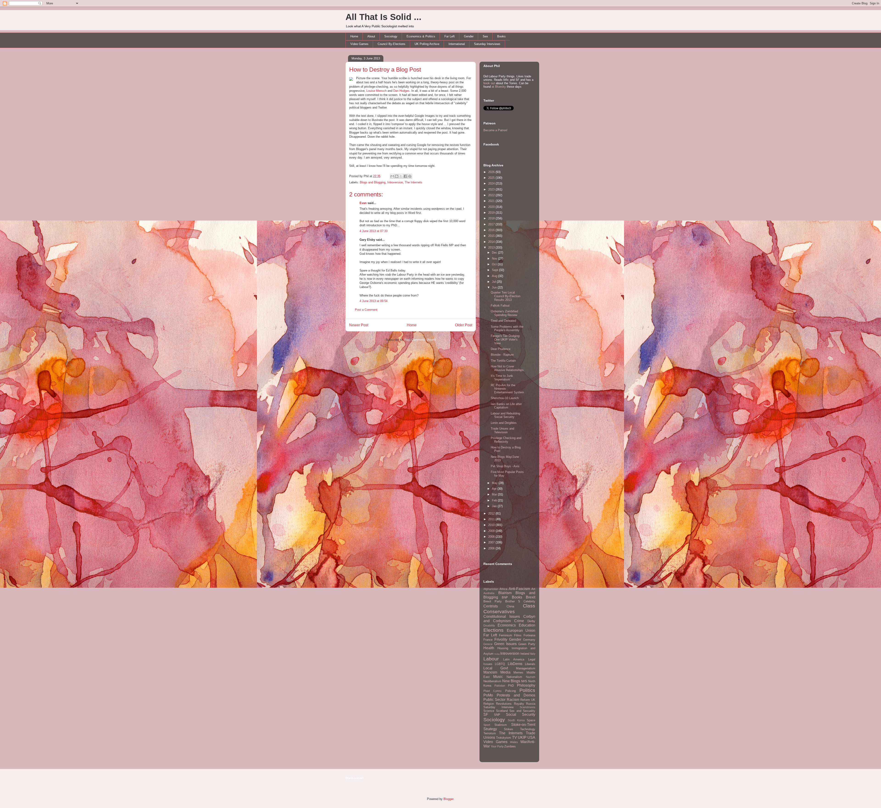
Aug (495, 276)
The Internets (413, 182)
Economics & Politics (421, 36)
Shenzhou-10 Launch (505, 398)
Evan (363, 203)
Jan (495, 506)
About (371, 36)
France (488, 639)
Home (354, 36)
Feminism (505, 635)
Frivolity (500, 639)
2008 (492, 536)
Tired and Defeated (503, 320)
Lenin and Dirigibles (504, 423)
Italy (532, 653)
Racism (513, 700)
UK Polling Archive (427, 44)
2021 (492, 201)
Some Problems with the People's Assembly (507, 328)
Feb (495, 500)
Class (529, 605)
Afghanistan (490, 588)
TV (514, 737)
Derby (531, 621)
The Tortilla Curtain (503, 360)
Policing (510, 691)
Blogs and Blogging (372, 182)
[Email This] (392, 176)
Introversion (395, 182)
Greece (488, 644)
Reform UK (527, 700)
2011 (492, 519)
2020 (492, 207)
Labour (491, 658)
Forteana (529, 635)
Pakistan (499, 685)
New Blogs (511, 681)
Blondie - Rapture (502, 354)
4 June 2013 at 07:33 (374, 231)
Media (505, 672)
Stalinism (500, 725)
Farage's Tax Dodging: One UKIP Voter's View (505, 339)
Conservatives (499, 611)
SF (485, 714)
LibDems (515, 664)
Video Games (359, 44)
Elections (493, 630)
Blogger (448, 799)
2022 (492, 195)
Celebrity (529, 601)
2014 (492, 241)
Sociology (390, 36)
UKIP (522, 737)
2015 (492, 236)
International (457, 44)
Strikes (508, 729)
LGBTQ (500, 664)
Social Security (520, 714)
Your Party (497, 746)
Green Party (526, 644)
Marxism (490, 672)
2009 (492, 531)
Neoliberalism (492, 681)
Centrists (490, 606)
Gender (469, 36)
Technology (527, 729)
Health (488, 648)
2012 (492, 513)
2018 (492, 218)
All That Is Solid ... (383, 17)
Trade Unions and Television (502, 430)
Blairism (505, 593)
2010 (492, 525)
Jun (495, 287)
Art (533, 589)
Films (517, 635)
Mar (495, 494)
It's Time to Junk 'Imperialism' (502, 377)
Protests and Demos (516, 695)
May (495, 483)
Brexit (530, 597)
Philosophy (526, 685)
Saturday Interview (498, 707)
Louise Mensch (376, 90)
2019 (492, 212)
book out (489, 83)
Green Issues (505, 644)
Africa (503, 589)
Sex (485, 36)
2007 (492, 542)
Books (501, 36)
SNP (497, 714)
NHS (524, 681)
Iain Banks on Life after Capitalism (506, 405)
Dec (495, 252)
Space (531, 720)
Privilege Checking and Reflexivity (506, 439)
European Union (521, 630)
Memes (518, 672)
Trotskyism (503, 737)
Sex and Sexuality (522, 711)
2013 (492, 247)
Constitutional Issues (501, 616)
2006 (492, 548)
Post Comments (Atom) (420, 339)
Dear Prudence (500, 349)
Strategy (490, 729)
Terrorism (489, 733)
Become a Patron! (495, 130)
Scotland (502, 711)
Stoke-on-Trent (523, 725)
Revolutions (504, 703)
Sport (486, 724)
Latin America (513, 659)
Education (527, 625)
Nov (495, 258)
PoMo (488, 695)
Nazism (530, 676)
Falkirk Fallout (500, 305)
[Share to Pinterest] (409, 176)
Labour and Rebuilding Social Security (505, 415)
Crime (519, 621)
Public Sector (494, 700)
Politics (527, 690)
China (510, 606)
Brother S (512, 601)
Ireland (524, 653)
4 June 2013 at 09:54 (374, 301)
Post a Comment (366, 309)
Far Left (449, 36)
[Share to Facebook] (405, 176)
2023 (492, 189)
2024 (492, 183)
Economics (507, 625)
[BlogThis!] (396, 176)
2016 (492, 230)
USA (531, 737)
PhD (511, 685)
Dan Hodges (401, 90)
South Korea (516, 720)
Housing (502, 648)
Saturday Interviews (487, 44)
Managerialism (525, 668)
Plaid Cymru (492, 690)
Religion (488, 703)
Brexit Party (492, 601)
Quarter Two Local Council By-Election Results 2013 (505, 296)
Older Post (463, 325)
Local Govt (495, 668)
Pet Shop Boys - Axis (505, 466)
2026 (492, 172)
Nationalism (514, 677)
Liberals (530, 664)
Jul (494, 281)
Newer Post (358, 325)
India (497, 654)
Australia (488, 593)
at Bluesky (499, 86)
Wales (514, 742)
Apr (494, 488)
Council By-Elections (391, 44)
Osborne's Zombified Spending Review (504, 313)
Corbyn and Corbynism (509, 619)
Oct (495, 264)
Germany (529, 639)
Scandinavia (527, 707)
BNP (505, 597)
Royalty (519, 703)
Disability (489, 625)
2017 (492, 224)
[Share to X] (401, 176)
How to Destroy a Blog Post (385, 69)
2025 (492, 177)
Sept (495, 270)
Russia (530, 703)
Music (498, 677)
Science (488, 711)
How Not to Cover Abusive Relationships (507, 368)
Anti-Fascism (519, 589)
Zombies (510, 746)
